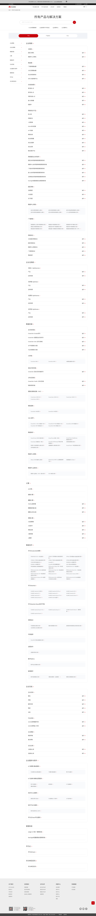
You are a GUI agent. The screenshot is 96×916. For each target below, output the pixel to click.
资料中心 (58, 889)
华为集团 (73, 887)
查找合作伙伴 (43, 889)
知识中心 (58, 891)
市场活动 (10, 891)
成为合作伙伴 (43, 887)
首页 (9, 10)
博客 (57, 898)
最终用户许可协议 (45, 27)
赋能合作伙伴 (43, 891)
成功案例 (58, 887)
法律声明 (65, 914)
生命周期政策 (33, 27)
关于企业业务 (11, 887)
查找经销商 (26, 891)
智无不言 (58, 896)
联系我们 (10, 894)
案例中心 (56, 27)
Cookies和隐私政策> (58, 1)
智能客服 (26, 887)
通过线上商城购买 (28, 894)
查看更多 (10, 896)
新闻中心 (10, 889)
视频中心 (65, 27)
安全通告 (73, 889)
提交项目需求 (27, 889)
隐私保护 (60, 914)
